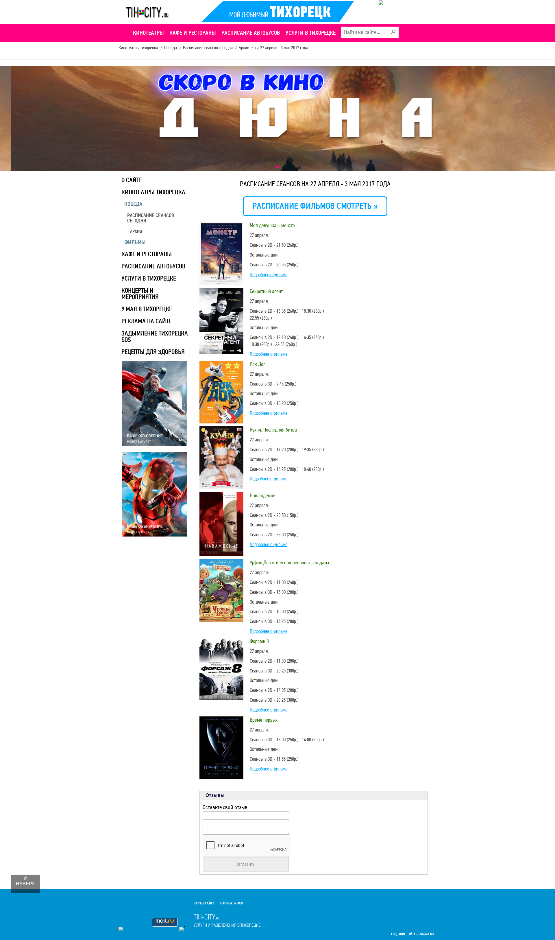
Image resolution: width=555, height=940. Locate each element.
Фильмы (134, 242)
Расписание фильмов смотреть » (315, 206)
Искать (393, 32)
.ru (227, 920)
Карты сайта (204, 903)
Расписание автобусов (153, 266)
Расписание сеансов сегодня (150, 218)
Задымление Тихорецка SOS (154, 336)
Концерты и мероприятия (140, 294)
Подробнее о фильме (268, 275)
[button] (277, 166)
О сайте (131, 180)
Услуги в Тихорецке (148, 278)
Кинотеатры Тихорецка (153, 192)
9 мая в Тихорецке (146, 309)
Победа (133, 204)
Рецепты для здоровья (153, 352)
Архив (136, 231)
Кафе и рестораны (146, 254)
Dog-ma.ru (426, 934)
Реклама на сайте (146, 321)
